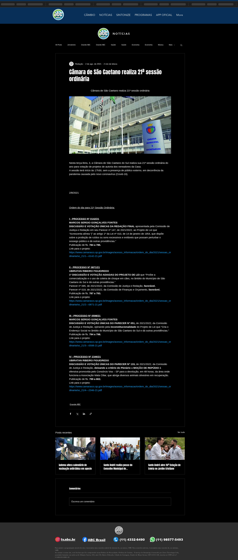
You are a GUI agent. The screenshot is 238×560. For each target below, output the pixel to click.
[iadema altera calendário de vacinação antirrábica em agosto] (75, 448)
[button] (181, 45)
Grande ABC (85, 45)
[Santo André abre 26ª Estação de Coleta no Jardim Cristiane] (165, 448)
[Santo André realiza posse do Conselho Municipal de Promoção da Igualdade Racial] (120, 448)
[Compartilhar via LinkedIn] (84, 413)
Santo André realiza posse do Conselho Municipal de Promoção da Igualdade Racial (119, 466)
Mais (170, 45)
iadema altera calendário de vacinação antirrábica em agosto (75, 466)
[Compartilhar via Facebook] (70, 413)
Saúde (113, 45)
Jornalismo (71, 45)
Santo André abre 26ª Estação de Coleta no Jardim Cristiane (164, 466)
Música (160, 45)
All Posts (58, 45)
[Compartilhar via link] (90, 413)
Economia (135, 45)
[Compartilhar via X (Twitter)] (77, 413)
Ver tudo (181, 432)
